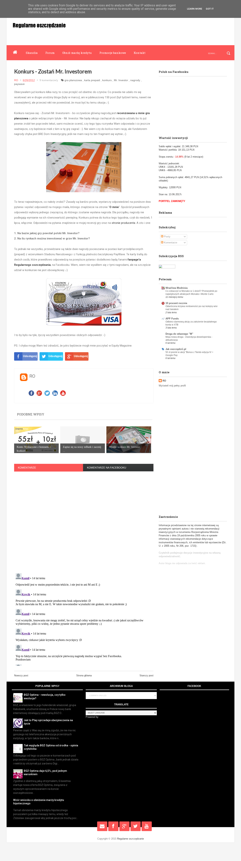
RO (164, 380)
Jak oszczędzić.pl (175, 349)
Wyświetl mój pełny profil (172, 385)
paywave (19, 83)
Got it (210, 8)
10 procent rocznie (176, 303)
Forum (50, 53)
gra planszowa (73, 80)
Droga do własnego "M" (179, 333)
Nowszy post (21, 675)
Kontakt (139, 53)
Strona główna (84, 675)
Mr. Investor (121, 80)
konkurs (107, 80)
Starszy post (146, 675)
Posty (166, 236)
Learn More (194, 8)
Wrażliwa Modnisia (176, 287)
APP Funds (172, 318)
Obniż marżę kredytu (77, 53)
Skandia (32, 53)
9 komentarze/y (49, 80)
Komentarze (170, 242)
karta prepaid (92, 80)
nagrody (135, 80)
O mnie (114, 207)
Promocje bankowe (112, 53)
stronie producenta (123, 223)
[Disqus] (83, 521)
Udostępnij (30, 356)
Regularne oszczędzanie (130, 838)
